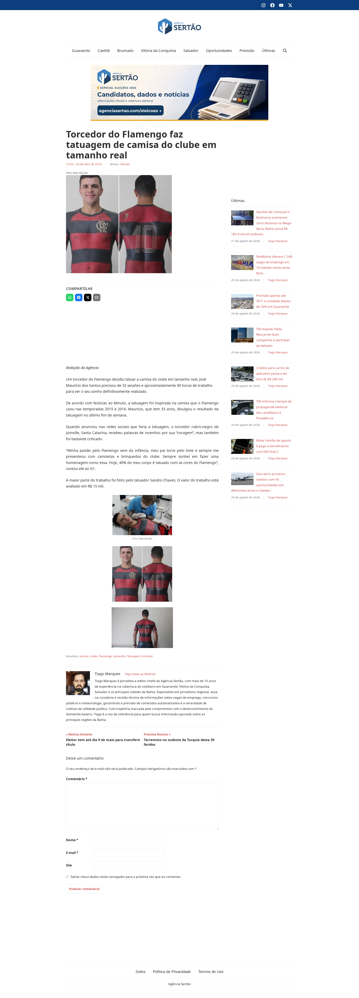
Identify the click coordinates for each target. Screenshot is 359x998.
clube (93, 656)
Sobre (140, 972)
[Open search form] (285, 50)
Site (69, 865)
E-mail (72, 853)
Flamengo (105, 656)
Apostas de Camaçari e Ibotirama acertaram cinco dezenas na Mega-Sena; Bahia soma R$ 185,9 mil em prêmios (261, 223)
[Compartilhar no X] (87, 297)
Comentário (76, 779)
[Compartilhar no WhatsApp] (69, 297)
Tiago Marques (278, 241)
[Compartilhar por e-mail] (96, 297)
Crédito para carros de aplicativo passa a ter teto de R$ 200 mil (272, 373)
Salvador (190, 50)
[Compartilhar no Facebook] (78, 297)
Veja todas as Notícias (140, 674)
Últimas (268, 50)
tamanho (119, 656)
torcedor (147, 656)
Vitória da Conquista (158, 50)
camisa (84, 656)
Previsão (247, 50)
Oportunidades (219, 50)
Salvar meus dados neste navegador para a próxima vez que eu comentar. (126, 876)
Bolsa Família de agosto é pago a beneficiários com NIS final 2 (273, 446)
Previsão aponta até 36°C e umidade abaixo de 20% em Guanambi (273, 301)
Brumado (125, 50)
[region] (142, 331)
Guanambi (81, 50)
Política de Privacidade (172, 972)
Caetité (104, 50)
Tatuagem (133, 656)
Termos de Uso (210, 972)
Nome (72, 840)
